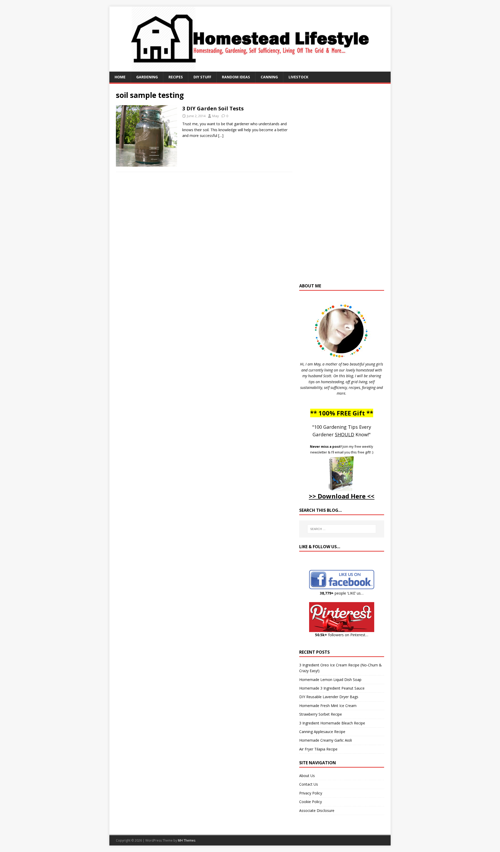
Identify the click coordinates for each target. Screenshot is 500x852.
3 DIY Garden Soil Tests (213, 108)
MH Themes (186, 840)
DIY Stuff (202, 76)
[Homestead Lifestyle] (250, 68)
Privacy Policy (310, 793)
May (215, 115)
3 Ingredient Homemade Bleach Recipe (332, 723)
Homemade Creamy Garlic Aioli (325, 740)
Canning (269, 76)
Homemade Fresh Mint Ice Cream (328, 705)
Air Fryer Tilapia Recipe (318, 749)
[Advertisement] (342, 186)
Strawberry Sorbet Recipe (320, 714)
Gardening (147, 76)
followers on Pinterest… (341, 634)
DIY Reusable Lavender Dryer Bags (328, 696)
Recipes (175, 76)
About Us (307, 775)
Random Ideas (236, 76)
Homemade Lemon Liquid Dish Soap (330, 679)
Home (120, 76)
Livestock (298, 76)
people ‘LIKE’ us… (342, 593)
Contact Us (308, 784)
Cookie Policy (310, 801)
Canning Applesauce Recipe (322, 731)
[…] (220, 135)
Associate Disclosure (316, 810)
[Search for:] (341, 529)
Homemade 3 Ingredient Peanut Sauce (332, 688)
